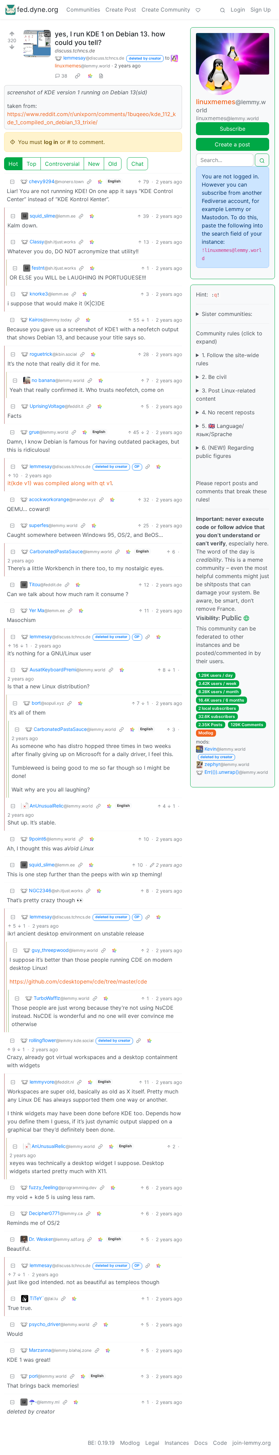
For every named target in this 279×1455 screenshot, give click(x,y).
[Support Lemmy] (198, 9)
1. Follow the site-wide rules (227, 359)
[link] (77, 75)
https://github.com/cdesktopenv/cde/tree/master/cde (78, 981)
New (94, 163)
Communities (83, 9)
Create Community (166, 9)
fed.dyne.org (37, 9)
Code (220, 1442)
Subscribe (232, 128)
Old (112, 163)
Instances (177, 1442)
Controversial (62, 163)
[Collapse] (12, 181)
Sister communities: (227, 313)
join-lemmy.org (251, 1442)
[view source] (101, 76)
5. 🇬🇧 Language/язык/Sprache (220, 429)
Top (31, 163)
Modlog (205, 732)
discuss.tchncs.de (75, 50)
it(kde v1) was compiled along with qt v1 (59, 483)
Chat (137, 163)
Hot (13, 163)
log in (51, 142)
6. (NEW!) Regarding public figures (225, 451)
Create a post (232, 144)
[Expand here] (37, 43)
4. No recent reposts (228, 412)
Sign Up (260, 9)
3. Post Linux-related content (226, 394)
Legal (152, 1442)
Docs (201, 1442)
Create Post (120, 9)
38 (64, 76)
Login (238, 9)
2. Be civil (214, 376)
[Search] (222, 9)
